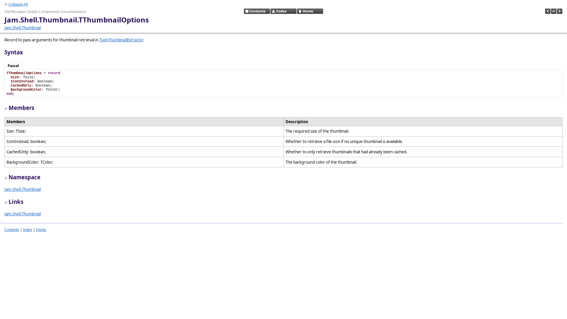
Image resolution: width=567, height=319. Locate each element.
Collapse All (18, 4)
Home (41, 229)
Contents (11, 229)
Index (27, 229)
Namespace (24, 177)
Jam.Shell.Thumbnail (22, 27)
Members (21, 107)
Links (16, 201)
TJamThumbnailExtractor (121, 40)
